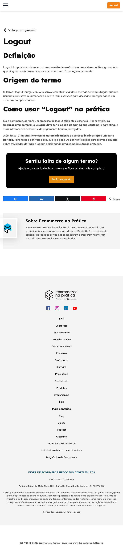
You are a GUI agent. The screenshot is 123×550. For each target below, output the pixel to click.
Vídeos (61, 422)
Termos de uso (73, 512)
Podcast (61, 429)
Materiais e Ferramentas (61, 443)
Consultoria (61, 381)
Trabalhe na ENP (61, 339)
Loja (61, 401)
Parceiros (61, 353)
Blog (61, 416)
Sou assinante (62, 332)
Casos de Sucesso (61, 346)
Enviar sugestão (61, 179)
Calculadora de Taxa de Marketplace (61, 450)
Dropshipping (61, 395)
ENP (61, 318)
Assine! (113, 5)
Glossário (61, 436)
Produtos (61, 388)
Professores (61, 360)
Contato (61, 367)
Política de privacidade (54, 512)
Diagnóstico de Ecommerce (61, 457)
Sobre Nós (61, 325)
